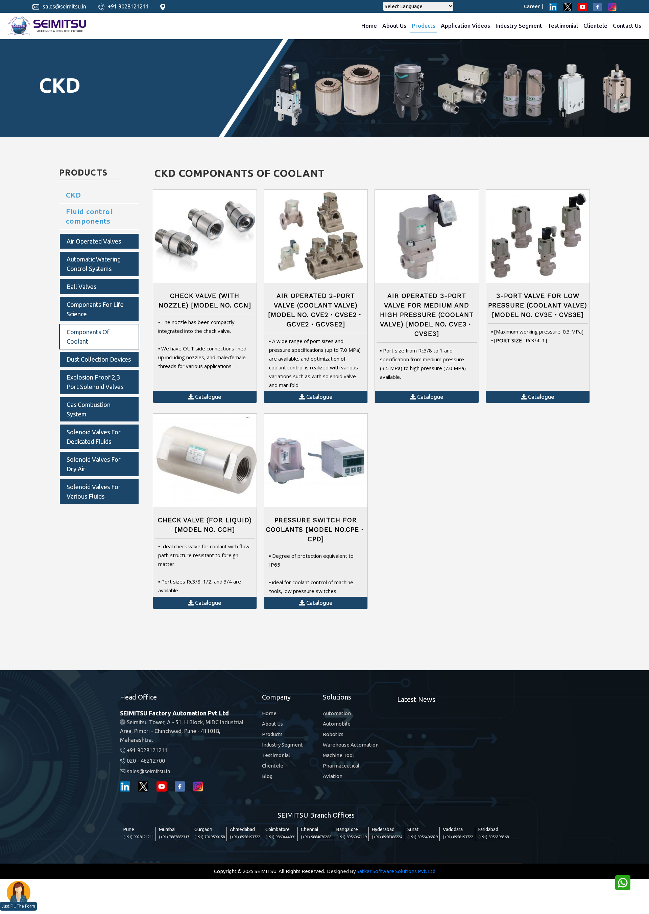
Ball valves (81, 286)
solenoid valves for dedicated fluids (94, 437)
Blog (267, 776)
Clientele (595, 25)
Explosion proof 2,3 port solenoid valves (95, 382)
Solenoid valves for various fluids (94, 491)
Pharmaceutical (341, 766)
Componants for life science (95, 309)
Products (423, 25)
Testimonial (563, 25)
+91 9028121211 (128, 6)
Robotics (333, 734)
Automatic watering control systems (94, 264)
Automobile (337, 724)
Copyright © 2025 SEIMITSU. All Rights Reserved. (269, 871)
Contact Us (627, 25)
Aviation (332, 776)
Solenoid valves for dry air (94, 464)
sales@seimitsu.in (64, 6)
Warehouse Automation (351, 745)
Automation (337, 713)
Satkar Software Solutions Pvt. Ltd (396, 871)
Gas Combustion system (89, 409)
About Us (394, 25)
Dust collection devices (99, 359)
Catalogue (207, 396)
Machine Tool (338, 755)
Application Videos (465, 25)
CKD (73, 195)
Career (534, 6)
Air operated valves (94, 241)
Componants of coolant (88, 336)
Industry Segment (519, 25)
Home (369, 25)
